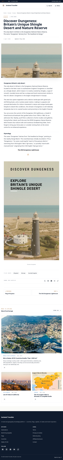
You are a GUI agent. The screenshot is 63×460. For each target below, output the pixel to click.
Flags (2, 436)
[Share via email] (54, 281)
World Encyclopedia (6, 433)
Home (5, 13)
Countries (3, 439)
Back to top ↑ (58, 457)
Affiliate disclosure (37, 439)
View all (56, 310)
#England (16, 273)
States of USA (4, 442)
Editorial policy (37, 436)
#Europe (23, 273)
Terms (34, 430)
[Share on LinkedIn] (51, 281)
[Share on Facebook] (48, 281)
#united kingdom (32, 273)
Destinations (4, 430)
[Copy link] (57, 281)
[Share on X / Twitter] (44, 281)
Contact (35, 442)
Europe (9, 13)
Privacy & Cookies (37, 433)
